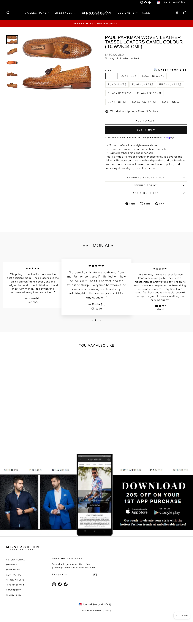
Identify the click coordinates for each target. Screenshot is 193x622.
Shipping (109, 58)
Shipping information (146, 177)
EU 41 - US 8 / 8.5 (142, 84)
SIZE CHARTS (13, 569)
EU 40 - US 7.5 (117, 84)
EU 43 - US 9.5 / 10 (119, 93)
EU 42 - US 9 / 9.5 (170, 84)
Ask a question (146, 193)
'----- (111, 76)
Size (146, 69)
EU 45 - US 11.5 (117, 102)
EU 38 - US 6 (128, 76)
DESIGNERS (127, 12)
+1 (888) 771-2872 (15, 579)
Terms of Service (15, 584)
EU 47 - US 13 (170, 102)
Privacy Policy (13, 594)
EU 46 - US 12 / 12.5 (144, 102)
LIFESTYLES (63, 12)
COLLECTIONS (36, 12)
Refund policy (145, 185)
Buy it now (146, 129)
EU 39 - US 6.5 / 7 (153, 76)
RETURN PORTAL (15, 559)
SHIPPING (11, 564)
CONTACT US (13, 574)
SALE (146, 12)
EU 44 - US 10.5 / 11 (149, 93)
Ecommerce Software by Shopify (96, 610)
